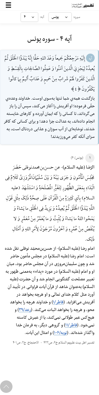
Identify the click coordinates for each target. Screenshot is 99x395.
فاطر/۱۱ (71, 325)
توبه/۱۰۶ (60, 333)
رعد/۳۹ (25, 310)
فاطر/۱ (58, 302)
